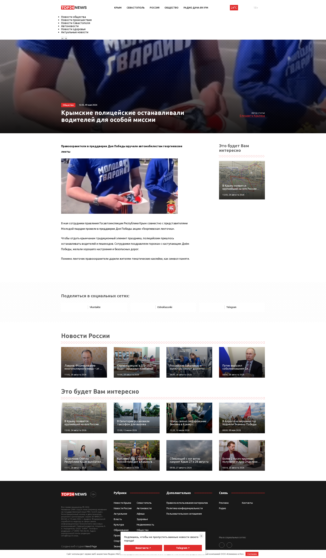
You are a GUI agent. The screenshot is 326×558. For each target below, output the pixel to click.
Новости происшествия (76, 19)
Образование (121, 530)
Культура (119, 524)
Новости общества (73, 16)
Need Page (91, 546)
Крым (118, 7)
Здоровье (142, 519)
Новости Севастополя (75, 23)
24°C (234, 7)
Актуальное (120, 513)
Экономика (120, 546)
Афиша (140, 513)
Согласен (252, 554)
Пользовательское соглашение (184, 513)
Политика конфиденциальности (184, 508)
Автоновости (70, 26)
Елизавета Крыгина (252, 115)
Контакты (247, 503)
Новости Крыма (122, 503)
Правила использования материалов (187, 503)
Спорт (117, 541)
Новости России (123, 508)
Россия (154, 7)
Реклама (224, 503)
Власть (118, 519)
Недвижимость (145, 524)
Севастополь (136, 7)
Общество (171, 7)
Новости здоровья (73, 29)
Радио (222, 508)
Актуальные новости (74, 32)
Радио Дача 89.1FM (196, 7)
